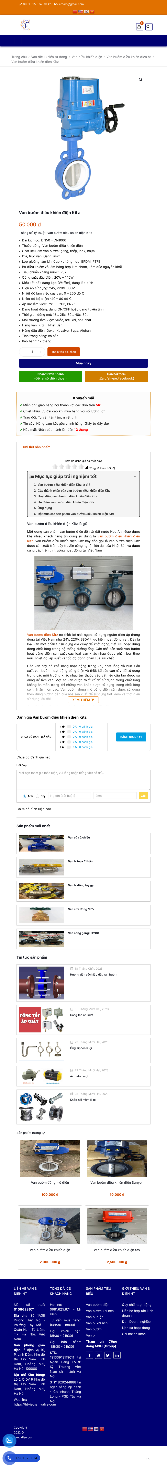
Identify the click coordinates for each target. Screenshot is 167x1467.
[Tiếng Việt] (92, 11)
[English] (81, 11)
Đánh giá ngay (131, 737)
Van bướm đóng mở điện (50, 1182)
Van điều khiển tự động (49, 57)
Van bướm (94, 1329)
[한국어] (87, 11)
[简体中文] (75, 11)
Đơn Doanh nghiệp (136, 1322)
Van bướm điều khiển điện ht (129, 57)
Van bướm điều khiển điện (50, 1250)
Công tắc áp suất (81, 1015)
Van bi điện (94, 1317)
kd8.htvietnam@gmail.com (66, 4)
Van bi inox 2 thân (80, 861)
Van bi (91, 1335)
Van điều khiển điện (87, 57)
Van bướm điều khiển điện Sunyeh (117, 1182)
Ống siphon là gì (81, 1048)
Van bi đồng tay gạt (81, 885)
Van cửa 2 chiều (79, 837)
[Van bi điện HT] (25, 24)
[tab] (36, 447)
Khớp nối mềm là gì (83, 1099)
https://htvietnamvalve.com (35, 1404)
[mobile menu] (18, 40)
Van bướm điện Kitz (42, 635)
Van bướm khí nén (100, 1311)
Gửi (143, 795)
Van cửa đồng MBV (81, 909)
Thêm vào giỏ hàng (64, 351)
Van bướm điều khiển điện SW (117, 1250)
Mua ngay (83, 363)
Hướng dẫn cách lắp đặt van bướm (93, 974)
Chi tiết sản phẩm (37, 447)
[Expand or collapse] (134, 476)
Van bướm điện (97, 1305)
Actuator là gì (79, 1076)
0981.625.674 (32, 4)
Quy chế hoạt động (137, 1305)
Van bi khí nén (97, 1323)
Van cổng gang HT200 (83, 933)
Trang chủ (19, 57)
